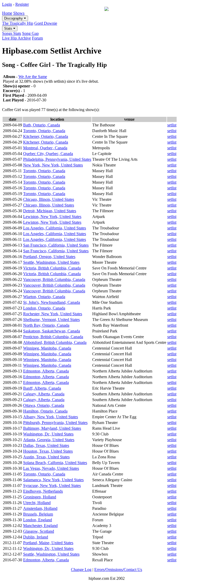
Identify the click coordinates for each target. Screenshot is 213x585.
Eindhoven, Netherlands (43, 491)
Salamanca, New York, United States (53, 480)
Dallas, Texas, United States (46, 445)
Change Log (81, 569)
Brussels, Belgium (38, 514)
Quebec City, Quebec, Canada (48, 153)
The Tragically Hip (17, 23)
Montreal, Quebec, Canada (45, 148)
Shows (18, 13)
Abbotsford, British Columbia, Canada (54, 342)
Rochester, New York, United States (52, 314)
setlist (171, 125)
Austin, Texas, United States (46, 457)
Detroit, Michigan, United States (49, 211)
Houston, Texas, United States (48, 451)
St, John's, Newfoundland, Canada (51, 302)
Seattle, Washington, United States (51, 262)
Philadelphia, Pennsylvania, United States (57, 159)
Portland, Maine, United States (48, 543)
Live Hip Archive (16, 38)
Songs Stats (11, 33)
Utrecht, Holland (37, 502)
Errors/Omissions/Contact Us (118, 569)
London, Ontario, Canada (44, 308)
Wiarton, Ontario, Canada (44, 296)
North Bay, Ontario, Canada (46, 325)
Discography (14, 18)
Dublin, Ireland (35, 537)
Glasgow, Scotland (38, 531)
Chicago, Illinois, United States (48, 199)
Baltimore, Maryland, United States (52, 428)
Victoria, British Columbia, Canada (52, 268)
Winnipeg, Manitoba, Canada (47, 348)
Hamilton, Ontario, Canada (45, 411)
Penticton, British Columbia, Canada (53, 337)
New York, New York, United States (53, 165)
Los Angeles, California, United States (54, 228)
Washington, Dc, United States (48, 434)
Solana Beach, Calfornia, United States (55, 462)
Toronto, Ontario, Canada (44, 130)
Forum (37, 38)
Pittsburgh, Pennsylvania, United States (55, 422)
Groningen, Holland (39, 497)
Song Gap (30, 33)
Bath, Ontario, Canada (41, 125)
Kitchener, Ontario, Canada (45, 136)
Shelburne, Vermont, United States (51, 319)
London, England (37, 520)
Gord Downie (45, 23)
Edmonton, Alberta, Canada (46, 371)
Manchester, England (40, 525)
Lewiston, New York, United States (52, 216)
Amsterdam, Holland (40, 508)
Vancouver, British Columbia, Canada (54, 279)
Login (7, 4)
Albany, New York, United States (50, 417)
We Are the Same (32, 76)
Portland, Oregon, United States (49, 256)
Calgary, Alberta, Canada (43, 394)
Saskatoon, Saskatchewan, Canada (51, 331)
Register (22, 4)
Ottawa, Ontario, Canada (43, 405)
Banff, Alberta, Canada (42, 388)
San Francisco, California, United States (56, 245)
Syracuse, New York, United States (52, 485)
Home (7, 13)
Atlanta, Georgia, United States (48, 440)
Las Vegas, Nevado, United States (51, 468)
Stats (8, 28)
